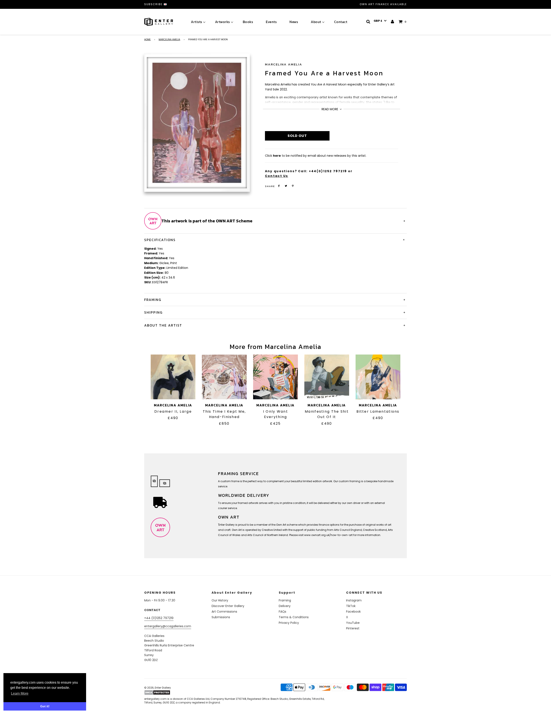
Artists (196, 21)
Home (147, 39)
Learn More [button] (19, 693)
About (316, 21)
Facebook (353, 611)
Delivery (285, 606)
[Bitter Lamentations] (378, 377)
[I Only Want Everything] (275, 377)
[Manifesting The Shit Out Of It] (326, 377)
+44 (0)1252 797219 (158, 618)
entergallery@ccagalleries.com (167, 626)
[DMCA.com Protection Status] (178, 692)
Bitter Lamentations (377, 411)
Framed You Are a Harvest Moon (324, 73)
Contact (340, 21)
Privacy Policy (289, 623)
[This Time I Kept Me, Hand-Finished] (224, 377)
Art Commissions (224, 611)
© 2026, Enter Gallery (157, 687)
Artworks (222, 21)
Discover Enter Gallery (228, 606)
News (293, 21)
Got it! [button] (45, 706)
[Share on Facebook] (279, 186)
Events (271, 21)
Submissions (221, 617)
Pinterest (352, 628)
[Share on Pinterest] (293, 186)
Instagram (354, 600)
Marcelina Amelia (169, 39)
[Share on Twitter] (286, 186)
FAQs (282, 611)
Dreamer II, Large (173, 411)
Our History (220, 600)
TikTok (351, 606)
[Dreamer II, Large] (173, 377)
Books (248, 21)
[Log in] (393, 21)
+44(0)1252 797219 (328, 171)
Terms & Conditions (294, 617)
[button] (380, 21)
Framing (285, 600)
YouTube (353, 623)
